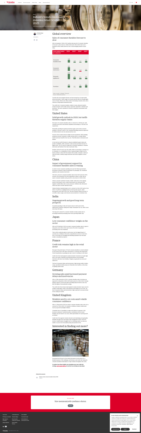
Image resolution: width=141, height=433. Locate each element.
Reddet (125, 429)
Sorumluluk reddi (24, 416)
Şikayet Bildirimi (6, 422)
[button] (4, 2)
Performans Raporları (46, 2)
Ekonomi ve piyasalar (26, 2)
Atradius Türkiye (34, 2)
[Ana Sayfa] (10, 2)
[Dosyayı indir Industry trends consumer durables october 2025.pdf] (37, 377)
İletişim (40, 2)
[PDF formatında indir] (37, 40)
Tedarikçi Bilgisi (15, 416)
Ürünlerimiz (20, 2)
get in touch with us (61, 366)
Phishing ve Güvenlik (7, 416)
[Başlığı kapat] (137, 415)
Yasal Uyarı (5, 414)
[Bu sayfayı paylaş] (34, 40)
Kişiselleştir (134, 429)
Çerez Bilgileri (24, 414)
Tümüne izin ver (116, 429)
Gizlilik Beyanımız (15, 414)
